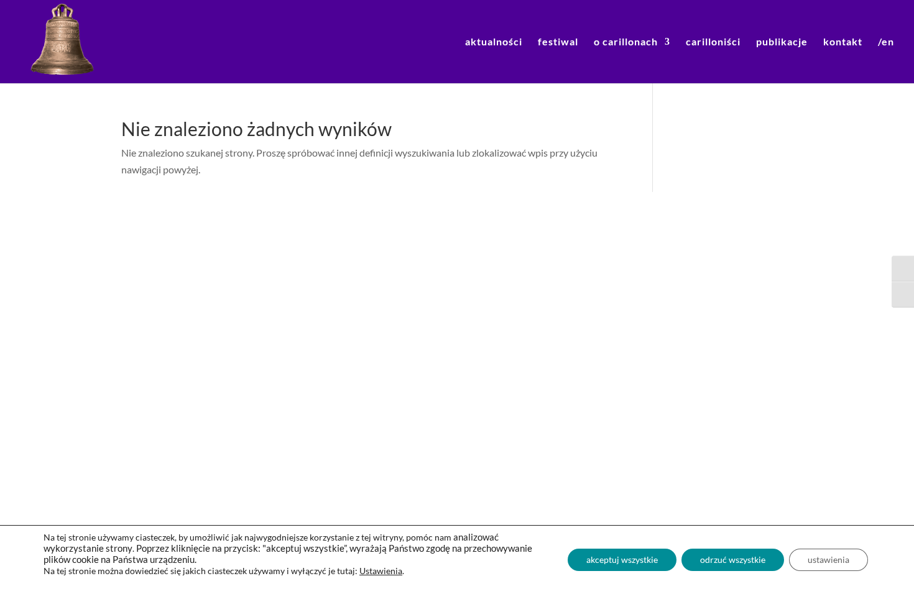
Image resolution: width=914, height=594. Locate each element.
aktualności (493, 42)
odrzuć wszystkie (732, 559)
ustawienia (828, 559)
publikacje (782, 42)
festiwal (558, 42)
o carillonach (626, 42)
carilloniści (713, 42)
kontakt (842, 42)
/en (886, 42)
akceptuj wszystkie (622, 559)
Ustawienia (380, 570)
